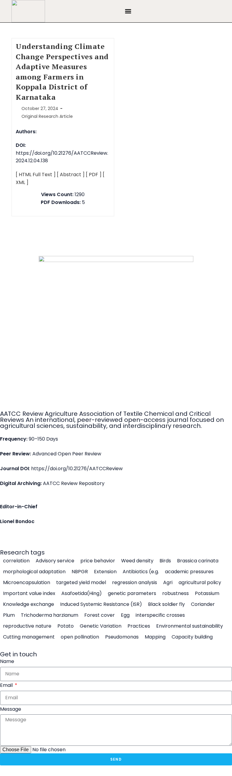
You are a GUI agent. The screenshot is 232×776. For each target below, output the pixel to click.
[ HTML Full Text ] (36, 174)
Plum (9, 615)
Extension (105, 571)
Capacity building (192, 637)
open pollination (80, 637)
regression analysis (134, 582)
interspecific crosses (160, 615)
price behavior (97, 560)
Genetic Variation (100, 626)
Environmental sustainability (189, 626)
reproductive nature (27, 626)
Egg (125, 615)
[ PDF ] (94, 174)
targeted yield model (81, 582)
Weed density (137, 560)
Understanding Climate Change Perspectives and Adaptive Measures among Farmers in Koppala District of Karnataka (62, 71)
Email (7, 685)
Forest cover (99, 615)
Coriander (203, 604)
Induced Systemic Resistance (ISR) (101, 604)
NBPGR (80, 571)
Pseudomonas (122, 637)
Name (7, 661)
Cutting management (29, 637)
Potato (65, 626)
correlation (16, 560)
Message (10, 709)
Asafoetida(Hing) (81, 593)
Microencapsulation (26, 582)
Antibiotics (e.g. (141, 571)
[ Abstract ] (71, 174)
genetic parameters (132, 593)
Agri (167, 582)
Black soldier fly (166, 604)
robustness (175, 593)
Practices (138, 626)
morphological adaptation (34, 571)
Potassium (207, 593)
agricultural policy (200, 582)
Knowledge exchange (28, 604)
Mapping (155, 637)
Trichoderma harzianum (49, 615)
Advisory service (55, 560)
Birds (165, 560)
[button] (128, 11)
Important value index (29, 593)
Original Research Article (47, 116)
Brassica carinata (197, 560)
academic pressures (189, 571)
